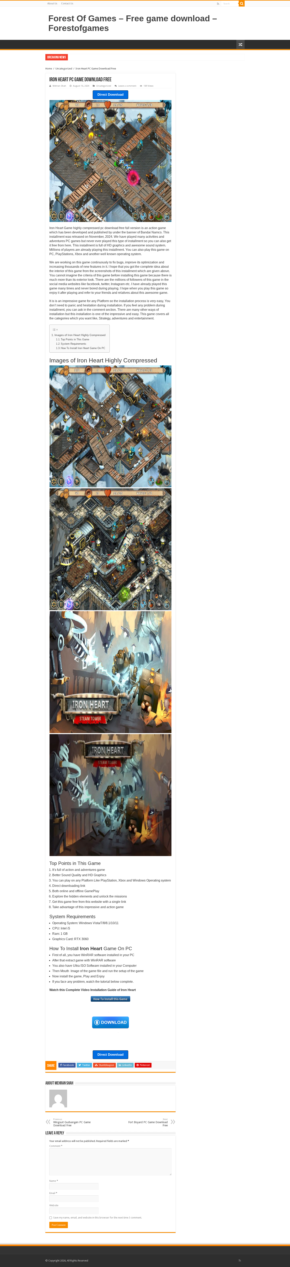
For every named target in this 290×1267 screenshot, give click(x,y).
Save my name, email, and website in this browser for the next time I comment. (97, 1217)
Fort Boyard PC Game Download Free (148, 1122)
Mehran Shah (59, 86)
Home (48, 68)
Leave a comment (127, 86)
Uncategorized (63, 68)
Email (53, 1193)
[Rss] (218, 3)
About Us (52, 3)
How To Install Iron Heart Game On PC (83, 348)
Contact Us (67, 3)
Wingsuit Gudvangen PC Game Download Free (72, 1122)
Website (53, 1205)
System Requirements (73, 343)
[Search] (242, 4)
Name (53, 1180)
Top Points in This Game (75, 339)
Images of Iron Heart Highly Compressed (80, 335)
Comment (55, 1145)
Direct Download (110, 94)
